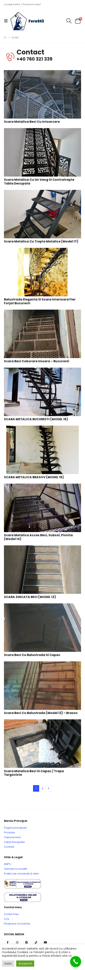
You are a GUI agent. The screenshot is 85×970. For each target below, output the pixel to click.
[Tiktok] (36, 942)
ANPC (7, 864)
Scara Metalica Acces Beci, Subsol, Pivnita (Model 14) (38, 537)
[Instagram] (17, 942)
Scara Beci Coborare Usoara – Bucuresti (36, 361)
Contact (9, 847)
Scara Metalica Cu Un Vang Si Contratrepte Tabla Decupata (39, 181)
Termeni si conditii (15, 869)
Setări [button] (8, 963)
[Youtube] (45, 942)
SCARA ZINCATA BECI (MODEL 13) (30, 597)
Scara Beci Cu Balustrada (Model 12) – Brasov (41, 713)
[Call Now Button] (75, 961)
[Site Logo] (30, 21)
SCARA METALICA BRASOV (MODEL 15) (34, 477)
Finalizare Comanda (17, 924)
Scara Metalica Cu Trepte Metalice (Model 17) (41, 241)
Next (48, 788)
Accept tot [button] (25, 963)
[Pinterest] (26, 942)
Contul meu (11, 914)
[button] (7, 20)
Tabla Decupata (14, 842)
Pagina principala (15, 828)
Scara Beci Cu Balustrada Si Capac (32, 655)
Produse (9, 832)
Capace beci (12, 837)
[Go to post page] (42, 94)
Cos (6, 919)
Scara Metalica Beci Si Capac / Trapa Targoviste (34, 773)
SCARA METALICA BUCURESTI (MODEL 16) (36, 419)
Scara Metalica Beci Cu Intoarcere (32, 122)
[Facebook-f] (7, 942)
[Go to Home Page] (5, 37)
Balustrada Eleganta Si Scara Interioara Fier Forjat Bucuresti (40, 301)
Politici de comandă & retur (21, 873)
